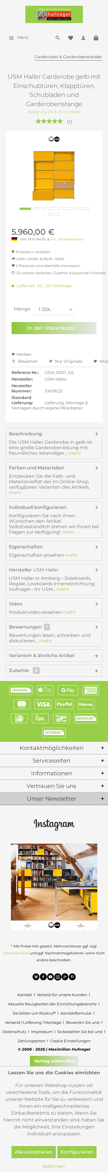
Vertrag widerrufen (54, 1061)
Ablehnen (53, 1166)
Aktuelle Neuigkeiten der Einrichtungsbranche (52, 1004)
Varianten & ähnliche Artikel (41, 655)
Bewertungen (25, 627)
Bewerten (28, 361)
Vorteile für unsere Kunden (62, 994)
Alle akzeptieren (34, 1152)
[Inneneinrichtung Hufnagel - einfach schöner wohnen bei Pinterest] (72, 977)
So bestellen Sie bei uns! (80, 1031)
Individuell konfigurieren (38, 507)
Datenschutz (14, 1031)
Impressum (42, 1031)
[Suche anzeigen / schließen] (58, 37)
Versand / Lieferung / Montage (33, 1022)
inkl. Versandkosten (67, 239)
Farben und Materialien (36, 468)
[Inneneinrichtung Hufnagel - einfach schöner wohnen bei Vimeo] (36, 977)
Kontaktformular (76, 1013)
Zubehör (23, 670)
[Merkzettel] (70, 37)
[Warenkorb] (96, 37)
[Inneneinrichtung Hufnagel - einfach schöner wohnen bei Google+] (65, 977)
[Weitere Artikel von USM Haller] (54, 139)
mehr (74, 453)
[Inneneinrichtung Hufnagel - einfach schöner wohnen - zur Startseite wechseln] (54, 14)
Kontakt (24, 994)
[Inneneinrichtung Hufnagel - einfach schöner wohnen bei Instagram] (57, 977)
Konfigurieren (76, 1152)
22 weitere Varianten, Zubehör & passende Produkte (61, 273)
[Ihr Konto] (83, 37)
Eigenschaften (26, 547)
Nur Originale (69, 361)
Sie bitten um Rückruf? (34, 1013)
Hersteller (20, 570)
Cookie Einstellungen (70, 1041)
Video (15, 604)
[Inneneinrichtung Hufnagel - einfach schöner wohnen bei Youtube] (50, 977)
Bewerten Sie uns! (83, 1022)
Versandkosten (16, 953)
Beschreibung (25, 434)
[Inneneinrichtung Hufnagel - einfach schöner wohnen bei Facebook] (43, 977)
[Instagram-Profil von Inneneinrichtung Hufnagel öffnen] (54, 824)
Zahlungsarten (32, 1041)
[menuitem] (17, 37)
